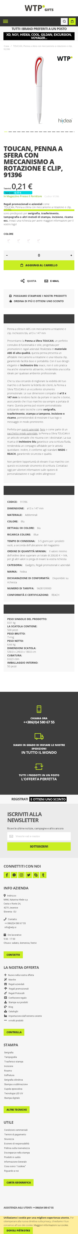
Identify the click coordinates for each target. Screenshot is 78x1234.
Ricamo (8, 1071)
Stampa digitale (12, 1098)
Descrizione (22, 319)
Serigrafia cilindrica (13, 1080)
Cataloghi (12, 1011)
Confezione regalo (16, 998)
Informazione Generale (15, 1162)
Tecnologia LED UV (13, 1093)
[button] (6, 132)
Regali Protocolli (15, 993)
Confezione (22, 609)
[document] (39, 1225)
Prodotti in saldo (12, 1157)
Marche (11, 979)
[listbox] (39, 242)
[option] (8, 241)
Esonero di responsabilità (16, 1143)
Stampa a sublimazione (16, 1084)
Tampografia (10, 1057)
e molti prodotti (15, 1020)
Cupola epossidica (13, 1089)
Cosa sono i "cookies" (15, 1166)
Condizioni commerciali (16, 1130)
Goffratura (9, 1075)
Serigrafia (8, 1052)
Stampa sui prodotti (17, 1002)
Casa (6, 46)
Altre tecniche (17, 1109)
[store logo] (39, 8)
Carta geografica (19, 1182)
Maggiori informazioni (31, 490)
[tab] (39, 318)
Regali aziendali (15, 984)
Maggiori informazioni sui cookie (51, 1225)
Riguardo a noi (11, 1171)
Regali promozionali (18, 989)
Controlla (14, 1032)
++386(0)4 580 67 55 (15, 923)
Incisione (8, 1066)
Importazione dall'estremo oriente (24, 1016)
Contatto (13, 954)
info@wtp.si (10, 927)
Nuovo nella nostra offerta (20, 975)
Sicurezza (9, 1139)
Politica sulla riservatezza (17, 1148)
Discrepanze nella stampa (17, 1152)
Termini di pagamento (15, 1134)
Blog (10, 1007)
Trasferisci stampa (13, 1061)
